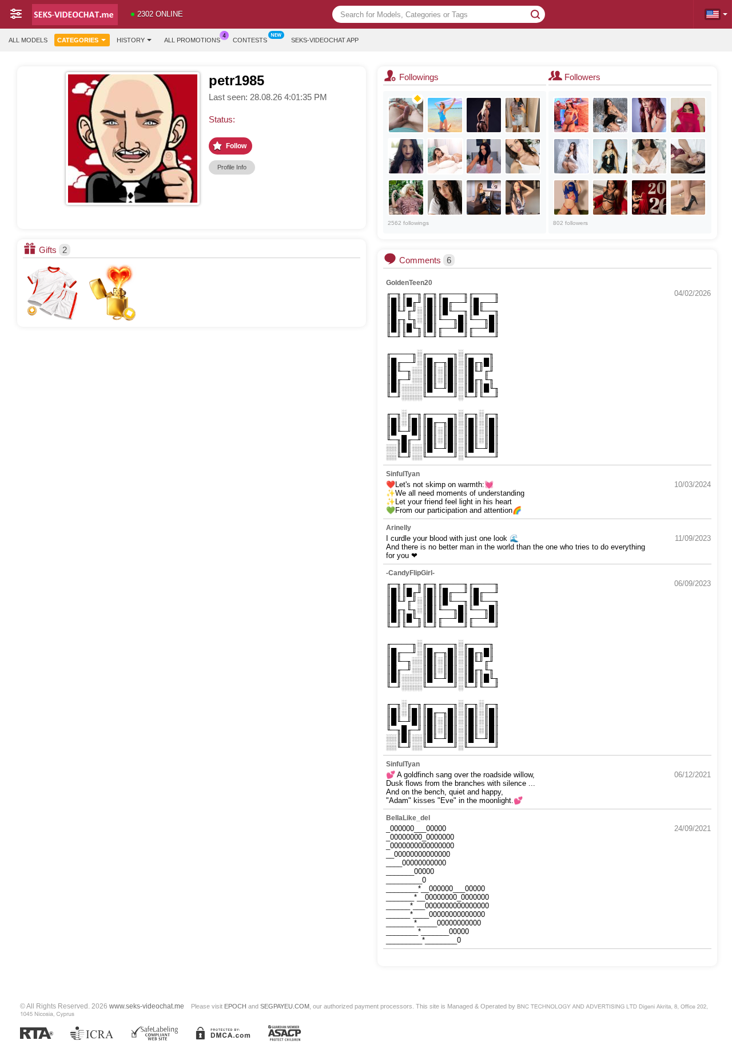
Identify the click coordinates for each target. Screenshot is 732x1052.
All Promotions (192, 40)
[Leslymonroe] (649, 115)
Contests (250, 40)
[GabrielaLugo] (610, 197)
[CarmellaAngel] (406, 197)
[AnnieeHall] (445, 156)
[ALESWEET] (522, 115)
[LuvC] (522, 156)
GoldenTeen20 (409, 283)
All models (28, 40)
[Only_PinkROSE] (445, 115)
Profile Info (231, 167)
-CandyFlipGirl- (410, 573)
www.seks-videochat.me (146, 1006)
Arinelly (398, 528)
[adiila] (571, 197)
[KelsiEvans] (610, 115)
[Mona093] (522, 197)
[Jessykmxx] (484, 156)
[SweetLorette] (484, 115)
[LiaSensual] (688, 156)
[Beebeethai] (484, 197)
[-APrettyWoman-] (610, 156)
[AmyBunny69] (571, 156)
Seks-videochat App (325, 40)
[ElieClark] (571, 115)
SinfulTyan (403, 474)
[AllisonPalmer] (406, 156)
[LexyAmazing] (688, 197)
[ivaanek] (406, 115)
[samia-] (688, 115)
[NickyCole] (649, 197)
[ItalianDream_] (445, 197)
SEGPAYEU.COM (284, 1006)
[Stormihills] (649, 156)
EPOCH (235, 1006)
